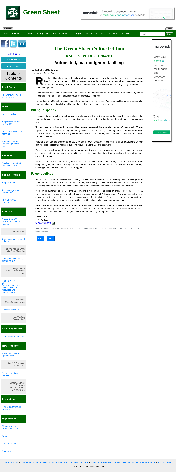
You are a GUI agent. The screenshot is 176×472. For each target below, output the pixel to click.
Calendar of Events (110, 462)
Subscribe (8, 29)
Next (51, 238)
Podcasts (95, 462)
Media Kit (112, 33)
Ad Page (77, 33)
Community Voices (129, 462)
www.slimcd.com (43, 223)
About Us (125, 33)
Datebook (28, 33)
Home (5, 33)
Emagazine (25, 462)
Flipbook (37, 462)
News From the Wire (52, 462)
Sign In (169, 29)
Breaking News (71, 462)
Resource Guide (60, 33)
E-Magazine (42, 33)
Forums (15, 33)
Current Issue (13, 54)
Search (169, 34)
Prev (40, 238)
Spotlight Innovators (94, 33)
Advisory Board (164, 462)
